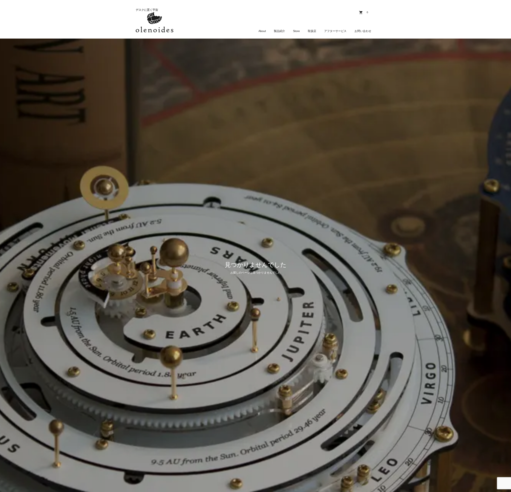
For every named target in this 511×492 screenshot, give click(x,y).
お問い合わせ (363, 31)
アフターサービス (335, 31)
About (262, 31)
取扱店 (312, 31)
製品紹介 (279, 31)
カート (367, 12)
